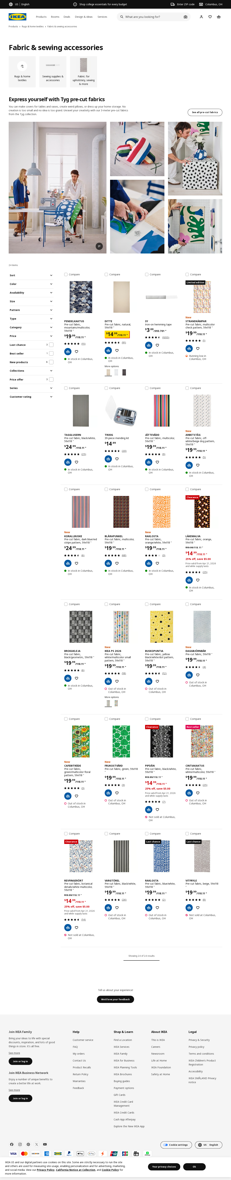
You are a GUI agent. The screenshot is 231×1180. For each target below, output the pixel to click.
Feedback (78, 1088)
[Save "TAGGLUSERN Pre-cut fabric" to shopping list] (76, 462)
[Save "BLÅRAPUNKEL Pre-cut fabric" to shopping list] (117, 563)
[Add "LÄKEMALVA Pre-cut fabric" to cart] (189, 580)
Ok (194, 1166)
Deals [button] (67, 16)
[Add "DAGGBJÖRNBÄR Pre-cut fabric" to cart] (189, 675)
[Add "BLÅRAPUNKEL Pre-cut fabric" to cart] (108, 563)
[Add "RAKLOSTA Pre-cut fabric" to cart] (148, 563)
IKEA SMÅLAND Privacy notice (202, 1080)
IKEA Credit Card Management (123, 1103)
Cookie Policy (110, 1170)
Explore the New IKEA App (129, 1126)
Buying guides (122, 1081)
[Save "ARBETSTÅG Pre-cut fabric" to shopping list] (197, 465)
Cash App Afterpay (125, 1119)
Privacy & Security (199, 1040)
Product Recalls (82, 1067)
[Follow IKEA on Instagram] (20, 1144)
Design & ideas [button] (84, 16)
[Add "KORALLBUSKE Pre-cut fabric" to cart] (67, 563)
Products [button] (41, 16)
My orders (79, 1053)
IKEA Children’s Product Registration (202, 1062)
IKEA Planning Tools (125, 1067)
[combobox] (150, 16)
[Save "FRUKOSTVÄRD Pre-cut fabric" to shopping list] (117, 793)
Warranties (79, 1081)
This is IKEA (158, 1040)
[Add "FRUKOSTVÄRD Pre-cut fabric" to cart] (108, 793)
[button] (137, 149)
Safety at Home (160, 1074)
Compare (74, 274)
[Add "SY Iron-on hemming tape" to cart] (148, 345)
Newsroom (157, 1053)
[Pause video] (57, 187)
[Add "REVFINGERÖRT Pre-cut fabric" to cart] (67, 927)
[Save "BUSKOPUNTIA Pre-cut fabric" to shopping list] (157, 681)
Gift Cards (119, 1095)
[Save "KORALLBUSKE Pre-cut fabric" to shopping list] (76, 563)
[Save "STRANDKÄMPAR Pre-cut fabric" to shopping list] (197, 348)
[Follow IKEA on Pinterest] (28, 1144)
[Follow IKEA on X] (37, 1144)
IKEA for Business (124, 1060)
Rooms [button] (55, 16)
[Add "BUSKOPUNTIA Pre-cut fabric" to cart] (148, 681)
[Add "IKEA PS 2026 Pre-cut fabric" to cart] (108, 681)
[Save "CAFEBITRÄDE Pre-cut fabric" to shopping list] (76, 796)
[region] (115, 1167)
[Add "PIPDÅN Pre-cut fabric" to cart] (148, 809)
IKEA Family (120, 1053)
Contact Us (79, 1060)
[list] (115, 72)
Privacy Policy (46, 1170)
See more (14, 1053)
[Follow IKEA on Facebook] (12, 1144)
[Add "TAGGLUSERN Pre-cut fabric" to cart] (67, 462)
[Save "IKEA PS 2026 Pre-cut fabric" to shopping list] (117, 681)
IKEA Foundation (161, 1067)
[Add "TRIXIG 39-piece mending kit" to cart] (108, 459)
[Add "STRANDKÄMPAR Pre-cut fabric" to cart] (189, 348)
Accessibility (196, 1071)
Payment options (124, 1088)
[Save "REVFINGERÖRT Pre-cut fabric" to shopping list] (76, 927)
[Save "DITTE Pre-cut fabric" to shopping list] (117, 350)
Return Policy (80, 1074)
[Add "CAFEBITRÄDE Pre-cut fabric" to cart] (67, 796)
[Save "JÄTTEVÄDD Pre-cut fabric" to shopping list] (157, 462)
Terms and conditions (201, 1053)
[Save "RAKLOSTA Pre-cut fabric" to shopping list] (157, 563)
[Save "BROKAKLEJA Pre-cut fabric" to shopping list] (76, 678)
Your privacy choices (164, 1166)
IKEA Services (121, 1046)
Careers (155, 1046)
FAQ (75, 1046)
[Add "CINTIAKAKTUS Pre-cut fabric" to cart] (189, 793)
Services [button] (102, 16)
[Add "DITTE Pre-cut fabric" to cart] (108, 350)
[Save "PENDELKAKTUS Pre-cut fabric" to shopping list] (76, 351)
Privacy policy (196, 1046)
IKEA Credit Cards (124, 1112)
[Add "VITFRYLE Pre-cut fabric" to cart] (189, 907)
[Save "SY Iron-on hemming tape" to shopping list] (157, 345)
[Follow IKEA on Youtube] (45, 1144)
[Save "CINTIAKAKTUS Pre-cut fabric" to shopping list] (197, 793)
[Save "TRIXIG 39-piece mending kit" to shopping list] (117, 459)
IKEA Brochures (123, 1074)
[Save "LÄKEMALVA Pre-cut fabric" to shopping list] (197, 580)
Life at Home (159, 1060)
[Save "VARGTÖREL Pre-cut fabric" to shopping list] (117, 907)
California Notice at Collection (75, 1170)
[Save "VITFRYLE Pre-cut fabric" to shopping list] (197, 907)
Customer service (83, 1040)
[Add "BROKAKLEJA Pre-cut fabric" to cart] (67, 678)
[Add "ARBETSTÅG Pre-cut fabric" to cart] (189, 465)
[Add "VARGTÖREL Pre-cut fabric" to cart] (108, 907)
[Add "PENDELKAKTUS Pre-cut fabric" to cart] (67, 351)
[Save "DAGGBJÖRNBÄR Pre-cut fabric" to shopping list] (197, 675)
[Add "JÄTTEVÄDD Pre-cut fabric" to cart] (148, 462)
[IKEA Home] (17, 16)
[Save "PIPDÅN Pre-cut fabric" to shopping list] (157, 809)
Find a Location (123, 1040)
